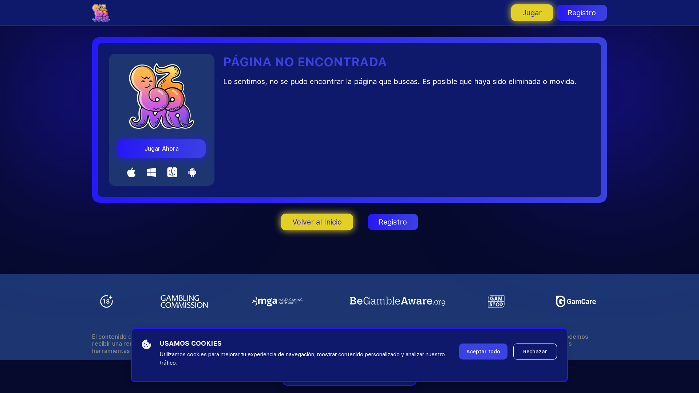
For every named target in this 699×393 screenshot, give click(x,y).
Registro (582, 12)
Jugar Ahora (162, 148)
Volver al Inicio (317, 222)
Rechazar (535, 351)
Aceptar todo (483, 351)
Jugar (532, 12)
